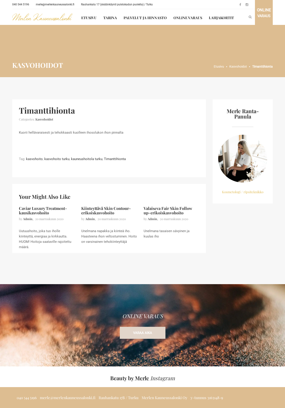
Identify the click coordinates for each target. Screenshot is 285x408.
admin (28, 219)
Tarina (110, 17)
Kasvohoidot (44, 119)
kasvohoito (34, 159)
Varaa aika (142, 333)
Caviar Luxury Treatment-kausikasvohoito (43, 210)
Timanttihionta (115, 159)
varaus (264, 13)
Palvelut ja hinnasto (145, 17)
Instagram (162, 378)
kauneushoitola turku (86, 159)
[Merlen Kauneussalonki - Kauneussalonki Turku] (42, 17)
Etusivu (89, 17)
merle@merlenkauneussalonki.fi (55, 4)
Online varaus (187, 17)
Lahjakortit (221, 17)
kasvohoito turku (56, 159)
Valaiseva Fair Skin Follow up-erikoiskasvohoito (168, 210)
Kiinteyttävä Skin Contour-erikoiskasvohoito (106, 210)
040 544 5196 (20, 4)
